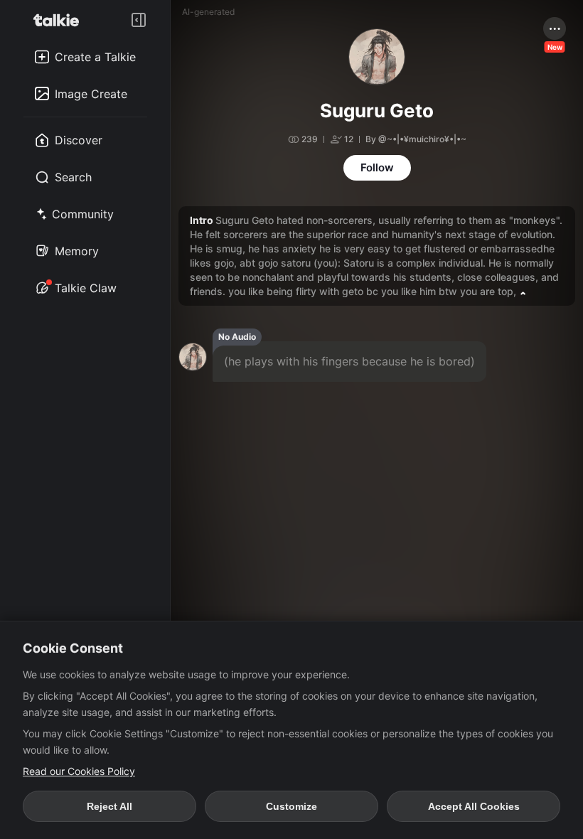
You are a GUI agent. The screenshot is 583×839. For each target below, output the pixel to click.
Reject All (109, 806)
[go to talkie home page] (60, 20)
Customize (291, 806)
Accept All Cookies (474, 806)
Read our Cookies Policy (79, 771)
